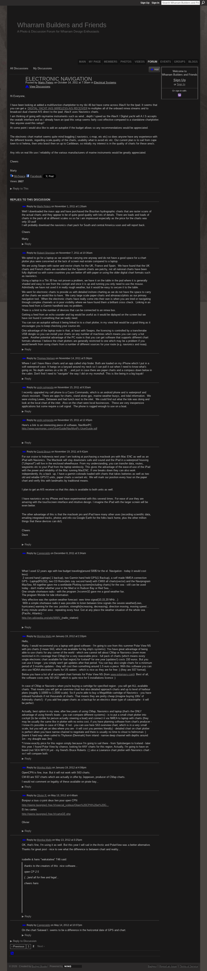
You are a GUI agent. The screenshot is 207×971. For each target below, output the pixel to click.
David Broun (44, 451)
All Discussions (19, 68)
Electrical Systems (105, 82)
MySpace (19, 176)
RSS (12, 953)
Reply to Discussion (23, 941)
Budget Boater (39, 966)
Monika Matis (44, 636)
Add (156, 69)
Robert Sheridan (46, 252)
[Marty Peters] (16, 87)
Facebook (36, 176)
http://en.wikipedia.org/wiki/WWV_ (42, 617)
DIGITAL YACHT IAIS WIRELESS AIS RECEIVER (57, 108)
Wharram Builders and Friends (62, 25)
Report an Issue (168, 966)
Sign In (155, 2)
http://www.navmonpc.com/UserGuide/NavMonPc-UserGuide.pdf (59, 428)
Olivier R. (42, 795)
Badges (152, 966)
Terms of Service (189, 966)
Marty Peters (45, 82)
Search (203, 2)
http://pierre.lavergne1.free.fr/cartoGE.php (46, 813)
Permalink (24, 206)
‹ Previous (18, 946)
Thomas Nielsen (46, 358)
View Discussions (40, 86)
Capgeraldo (43, 553)
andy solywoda (45, 387)
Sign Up (144, 2)
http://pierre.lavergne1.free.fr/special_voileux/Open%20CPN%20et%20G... (65, 805)
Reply (26, 244)
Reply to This (19, 188)
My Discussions (42, 68)
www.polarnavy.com (122, 674)
